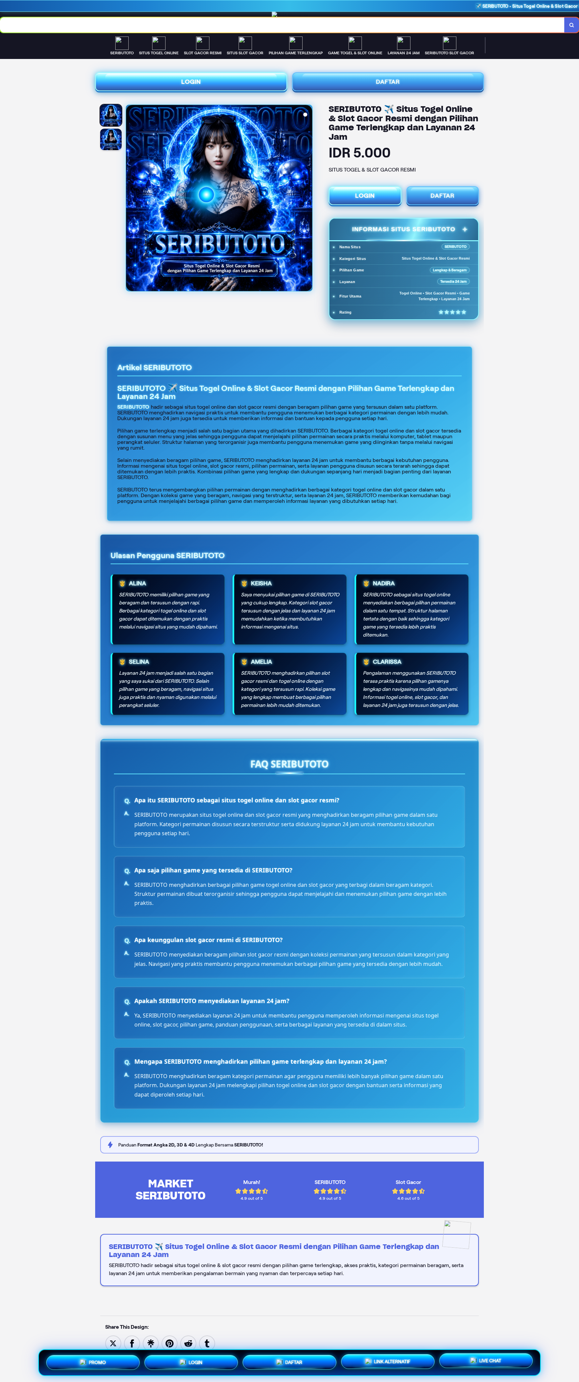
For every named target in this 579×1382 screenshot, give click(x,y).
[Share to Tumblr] (207, 1343)
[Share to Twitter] (113, 1343)
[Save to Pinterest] (170, 1343)
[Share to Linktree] (151, 1343)
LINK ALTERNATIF (392, 1360)
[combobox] (282, 24)
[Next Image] (307, 199)
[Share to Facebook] (132, 1343)
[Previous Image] (131, 199)
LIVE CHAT (490, 1361)
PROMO (97, 1361)
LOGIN (191, 81)
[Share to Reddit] (188, 1343)
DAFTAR (388, 81)
